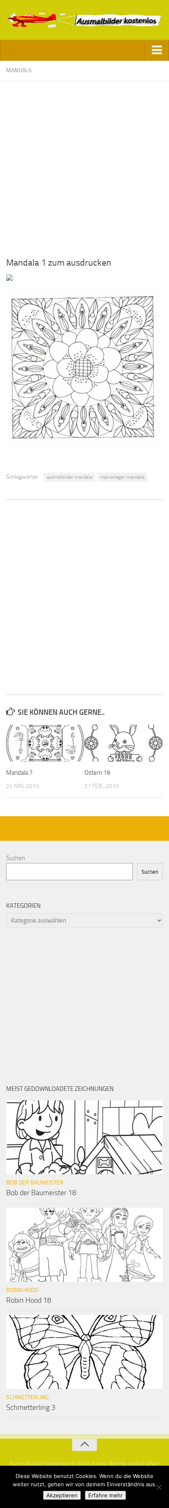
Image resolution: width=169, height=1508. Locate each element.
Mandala (19, 70)
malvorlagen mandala (122, 477)
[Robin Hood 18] (84, 1245)
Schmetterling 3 (30, 1407)
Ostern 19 (97, 772)
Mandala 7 (19, 772)
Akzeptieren (62, 1495)
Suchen (15, 858)
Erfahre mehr (105, 1495)
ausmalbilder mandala (69, 477)
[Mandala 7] (45, 743)
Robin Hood (22, 1290)
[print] (9, 278)
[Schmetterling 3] (84, 1352)
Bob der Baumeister (35, 1182)
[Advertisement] (84, 165)
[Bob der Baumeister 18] (84, 1137)
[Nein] (159, 1487)
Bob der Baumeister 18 (41, 1192)
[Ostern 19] (123, 743)
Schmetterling (27, 1397)
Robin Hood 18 (28, 1300)
